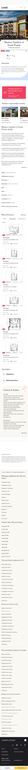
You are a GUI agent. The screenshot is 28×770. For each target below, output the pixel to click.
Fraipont (4, 515)
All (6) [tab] (4, 218)
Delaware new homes (7, 629)
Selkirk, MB (4, 547)
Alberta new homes (6, 698)
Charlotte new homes (7, 570)
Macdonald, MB (5, 532)
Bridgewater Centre (6, 485)
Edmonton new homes (7, 669)
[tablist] (14, 218)
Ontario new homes (6, 722)
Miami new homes (6, 594)
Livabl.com (13, 461)
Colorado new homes (7, 623)
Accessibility (5, 751)
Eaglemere (4, 509)
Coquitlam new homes (7, 666)
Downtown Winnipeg (7, 506)
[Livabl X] (12, 745)
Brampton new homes (7, 657)
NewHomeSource (6, 760)
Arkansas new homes (7, 617)
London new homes (6, 678)
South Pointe (11, 176)
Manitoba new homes (7, 704)
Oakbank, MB (5, 541)
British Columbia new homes (8, 701)
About (3, 748)
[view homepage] (4, 7)
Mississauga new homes (7, 684)
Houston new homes (7, 582)
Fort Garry (4, 512)
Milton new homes (6, 681)
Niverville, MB (5, 535)
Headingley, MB (5, 526)
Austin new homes (6, 567)
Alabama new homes (7, 608)
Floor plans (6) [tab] (12, 218)
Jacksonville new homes (7, 585)
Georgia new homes (6, 638)
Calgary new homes (6, 663)
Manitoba (8, 472)
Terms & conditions (18, 751)
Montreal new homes (7, 687)
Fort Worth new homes (7, 579)
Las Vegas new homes (7, 588)
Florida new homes (6, 635)
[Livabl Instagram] (17, 745)
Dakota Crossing (6, 503)
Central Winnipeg (6, 494)
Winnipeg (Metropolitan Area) (19, 472)
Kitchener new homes (7, 675)
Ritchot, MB (4, 544)
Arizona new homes (6, 614)
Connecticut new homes (8, 626)
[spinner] (21, 7)
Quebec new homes (6, 728)
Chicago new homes (7, 573)
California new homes (7, 620)
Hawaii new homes (6, 641)
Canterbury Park (6, 491)
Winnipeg (21, 70)
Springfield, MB (5, 550)
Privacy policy (5, 754)
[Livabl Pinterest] (25, 745)
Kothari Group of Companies (14, 47)
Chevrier (4, 497)
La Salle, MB (5, 529)
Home (3, 472)
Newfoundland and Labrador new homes (11, 710)
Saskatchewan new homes (8, 731)
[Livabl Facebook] (21, 745)
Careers (16, 748)
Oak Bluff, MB (5, 538)
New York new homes (7, 597)
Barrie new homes (6, 654)
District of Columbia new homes (9, 632)
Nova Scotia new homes (7, 716)
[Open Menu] (25, 7)
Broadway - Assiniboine (7, 488)
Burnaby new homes (6, 660)
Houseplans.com (18, 760)
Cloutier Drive (5, 500)
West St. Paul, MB (6, 556)
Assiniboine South (6, 482)
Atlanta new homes (6, 564)
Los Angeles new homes (7, 591)
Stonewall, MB (5, 553)
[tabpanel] (14, 294)
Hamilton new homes (7, 672)
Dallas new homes (6, 576)
